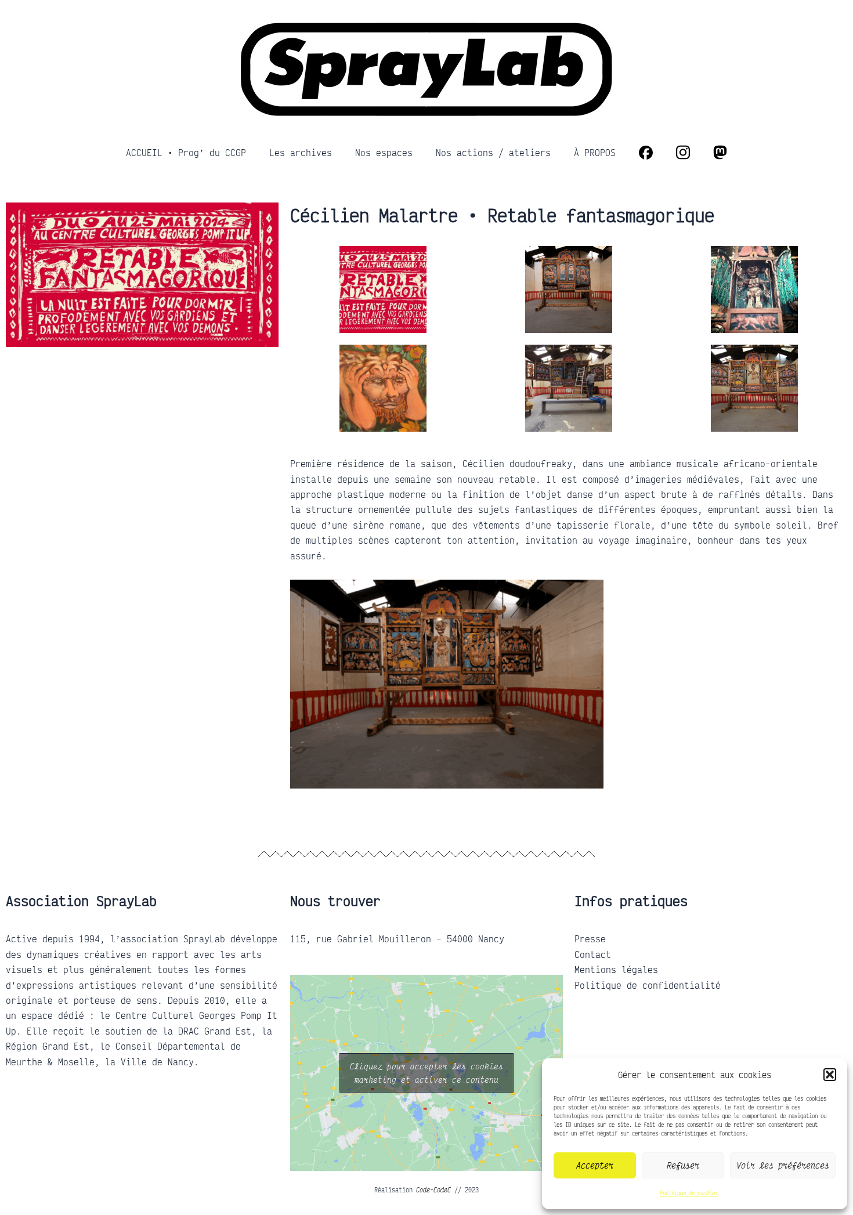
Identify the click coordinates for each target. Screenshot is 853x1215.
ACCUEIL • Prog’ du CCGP (186, 152)
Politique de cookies (689, 1192)
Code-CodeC (433, 1190)
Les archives (300, 152)
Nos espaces (384, 152)
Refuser (683, 1165)
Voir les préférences (782, 1165)
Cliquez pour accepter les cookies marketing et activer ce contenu (426, 1072)
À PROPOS (595, 152)
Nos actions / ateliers (493, 152)
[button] (830, 1074)
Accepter (594, 1165)
